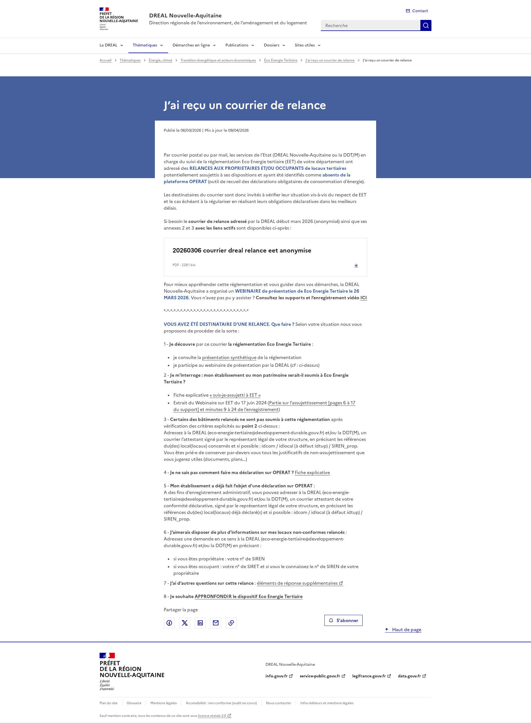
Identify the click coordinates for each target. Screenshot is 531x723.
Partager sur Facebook (169, 622)
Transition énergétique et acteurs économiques (218, 60)
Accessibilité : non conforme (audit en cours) (221, 703)
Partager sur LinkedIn (200, 622)
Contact (420, 11)
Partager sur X (184, 622)
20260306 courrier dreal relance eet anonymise (242, 250)
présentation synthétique (229, 357)
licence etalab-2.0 (212, 715)
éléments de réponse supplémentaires (297, 583)
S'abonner (347, 620)
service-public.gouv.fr (320, 676)
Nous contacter (278, 703)
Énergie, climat (160, 60)
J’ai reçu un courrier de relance (330, 60)
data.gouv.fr (409, 676)
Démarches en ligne (191, 45)
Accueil (105, 60)
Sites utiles (305, 45)
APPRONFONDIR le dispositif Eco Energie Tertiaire (249, 596)
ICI (363, 297)
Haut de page (406, 629)
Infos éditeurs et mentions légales (326, 703)
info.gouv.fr (277, 676)
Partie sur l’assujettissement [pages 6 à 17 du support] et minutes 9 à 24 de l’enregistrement (264, 406)
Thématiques (145, 45)
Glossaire (134, 703)
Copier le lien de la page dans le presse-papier (231, 622)
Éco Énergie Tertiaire (280, 60)
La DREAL (108, 45)
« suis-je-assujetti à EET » (235, 395)
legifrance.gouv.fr (369, 676)
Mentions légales (163, 703)
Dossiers (271, 45)
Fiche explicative (312, 472)
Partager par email (215, 622)
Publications (236, 45)
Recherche (425, 25)
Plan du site (109, 703)
